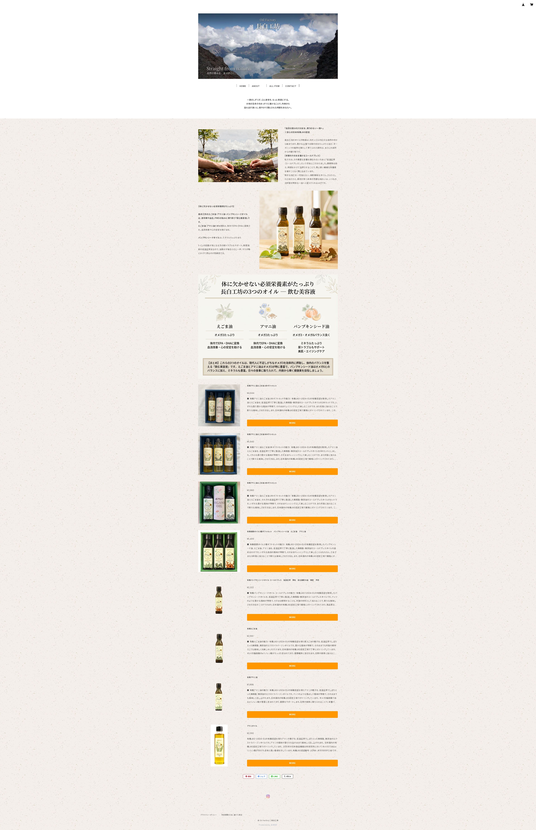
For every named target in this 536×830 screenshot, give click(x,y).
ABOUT (258, 86)
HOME (243, 86)
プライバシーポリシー (208, 815)
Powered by (265, 825)
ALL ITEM (274, 86)
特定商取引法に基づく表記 (231, 815)
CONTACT (290, 86)
